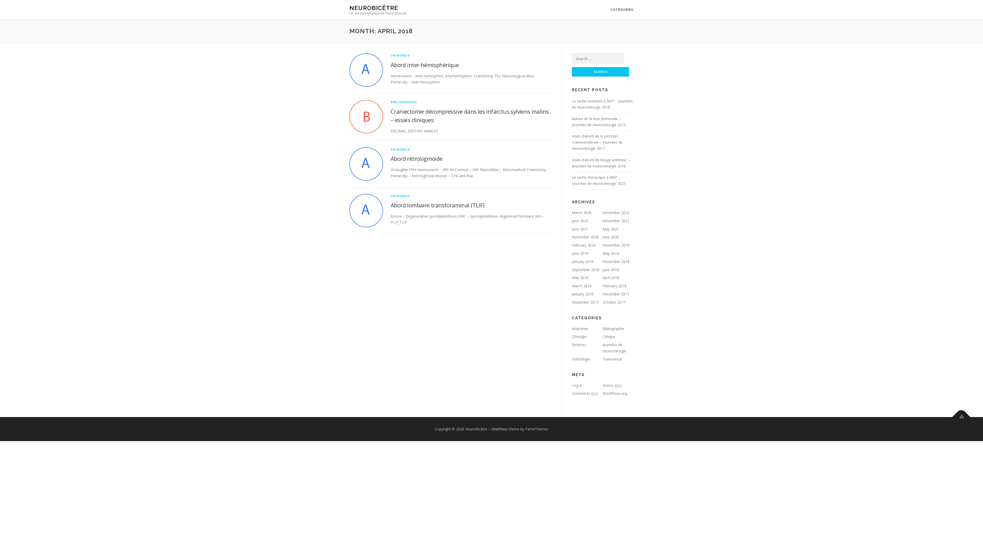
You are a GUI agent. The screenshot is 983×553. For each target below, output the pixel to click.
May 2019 (611, 253)
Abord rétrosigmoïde (417, 158)
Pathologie (581, 359)
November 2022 (616, 212)
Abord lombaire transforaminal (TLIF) (437, 205)
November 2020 (585, 237)
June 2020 (611, 237)
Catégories (622, 10)
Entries (612, 385)
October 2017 (614, 302)
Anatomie (580, 328)
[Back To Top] (961, 417)
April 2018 (611, 277)
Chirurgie (400, 55)
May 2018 (580, 277)
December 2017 (616, 294)
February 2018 (614, 285)
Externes (579, 344)
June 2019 (580, 253)
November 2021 (616, 220)
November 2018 (616, 261)
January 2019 (582, 261)
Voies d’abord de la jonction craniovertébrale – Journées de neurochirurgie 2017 (597, 142)
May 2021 (611, 229)
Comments (585, 393)
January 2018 (582, 294)
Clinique (609, 336)
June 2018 (611, 269)
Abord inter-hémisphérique (425, 65)
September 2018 (585, 269)
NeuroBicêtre (373, 7)
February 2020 (584, 245)
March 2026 (582, 212)
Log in (577, 385)
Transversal (612, 359)
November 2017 (585, 302)
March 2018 (582, 285)
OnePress (500, 429)
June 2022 (580, 220)
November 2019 (616, 245)
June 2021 (580, 229)
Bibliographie (404, 102)
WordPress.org (615, 393)
